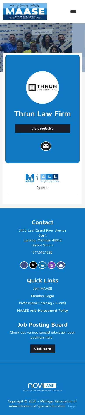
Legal (72, 406)
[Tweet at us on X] (33, 265)
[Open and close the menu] (63, 11)
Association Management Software (42, 390)
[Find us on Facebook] (24, 265)
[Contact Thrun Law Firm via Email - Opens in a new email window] (46, 146)
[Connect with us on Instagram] (52, 265)
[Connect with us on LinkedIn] (42, 265)
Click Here (42, 349)
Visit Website (42, 128)
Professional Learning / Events (42, 303)
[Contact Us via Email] (61, 265)
